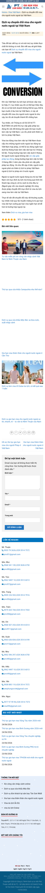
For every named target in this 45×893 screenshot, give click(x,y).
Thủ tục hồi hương (30, 878)
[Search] (42, 6)
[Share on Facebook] (16, 433)
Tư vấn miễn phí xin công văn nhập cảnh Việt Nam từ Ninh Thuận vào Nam (21, 257)
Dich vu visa (16, 212)
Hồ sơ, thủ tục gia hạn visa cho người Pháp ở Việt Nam (11, 445)
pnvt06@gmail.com (12, 599)
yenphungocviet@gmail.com (16, 689)
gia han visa (27, 212)
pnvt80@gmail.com (12, 569)
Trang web (9, 516)
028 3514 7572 (23, 550)
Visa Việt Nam (14, 12)
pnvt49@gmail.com (12, 674)
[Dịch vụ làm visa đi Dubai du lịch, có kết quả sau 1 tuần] (22, 372)
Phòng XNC (36, 876)
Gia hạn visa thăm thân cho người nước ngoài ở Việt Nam (33, 445)
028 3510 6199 (23, 640)
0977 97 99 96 (10, 702)
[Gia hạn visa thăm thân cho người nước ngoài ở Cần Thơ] (22, 339)
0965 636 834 (10, 640)
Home (4, 12)
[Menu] (3, 6)
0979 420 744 (10, 610)
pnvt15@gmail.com (12, 644)
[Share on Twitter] (20, 433)
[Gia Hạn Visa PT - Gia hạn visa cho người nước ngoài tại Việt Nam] (22, 6)
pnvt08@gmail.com (12, 614)
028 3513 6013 (23, 580)
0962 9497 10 (10, 580)
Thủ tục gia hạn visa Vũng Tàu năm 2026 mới (21, 721)
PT (30, 33)
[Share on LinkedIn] (33, 433)
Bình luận (9, 473)
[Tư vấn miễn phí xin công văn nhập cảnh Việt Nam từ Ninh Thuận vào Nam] (22, 242)
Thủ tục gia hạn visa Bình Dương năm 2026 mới (22, 728)
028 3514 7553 (23, 610)
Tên (7, 494)
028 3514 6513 (23, 625)
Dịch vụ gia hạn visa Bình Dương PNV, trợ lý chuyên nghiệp (20, 748)
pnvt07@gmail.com (12, 584)
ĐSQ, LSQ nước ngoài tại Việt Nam (17, 876)
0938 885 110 (10, 684)
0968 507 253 (10, 625)
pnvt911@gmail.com (12, 629)
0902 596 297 (10, 655)
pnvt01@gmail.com (12, 554)
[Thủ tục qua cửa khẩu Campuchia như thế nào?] (22, 275)
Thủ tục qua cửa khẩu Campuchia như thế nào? (22, 289)
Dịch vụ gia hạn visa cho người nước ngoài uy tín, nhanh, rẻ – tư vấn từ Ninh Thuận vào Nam (21, 420)
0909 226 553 (10, 595)
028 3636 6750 (23, 565)
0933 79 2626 (10, 550)
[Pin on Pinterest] (29, 433)
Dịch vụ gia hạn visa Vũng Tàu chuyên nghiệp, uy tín (21, 737)
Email (7, 505)
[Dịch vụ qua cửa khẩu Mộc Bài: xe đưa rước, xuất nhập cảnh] (22, 306)
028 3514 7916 (23, 595)
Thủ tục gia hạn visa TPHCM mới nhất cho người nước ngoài (22, 759)
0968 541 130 (10, 565)
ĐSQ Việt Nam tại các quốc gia (22, 874)
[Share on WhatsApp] (12, 433)
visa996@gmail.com (12, 706)
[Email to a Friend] (25, 433)
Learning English (14, 878)
